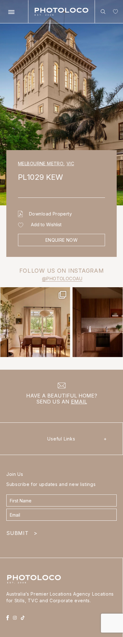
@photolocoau (62, 278)
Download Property (50, 213)
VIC (70, 163)
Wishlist (114, 12)
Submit (21, 533)
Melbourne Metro (41, 163)
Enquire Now (61, 240)
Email (79, 401)
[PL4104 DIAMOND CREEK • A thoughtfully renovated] (35, 322)
